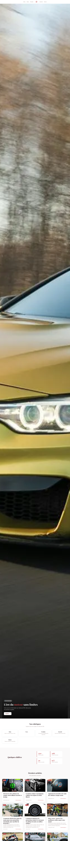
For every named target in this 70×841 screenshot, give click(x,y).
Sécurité (41, 1)
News (28, 1)
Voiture (45, 1)
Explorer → (7, 713)
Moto (24, 1)
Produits (31, 1)
